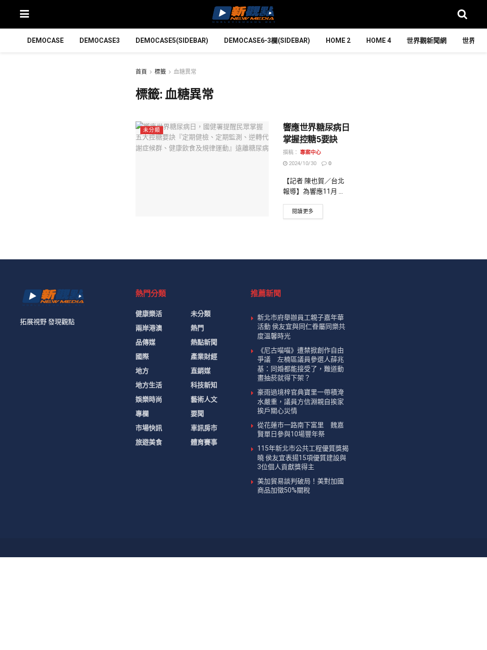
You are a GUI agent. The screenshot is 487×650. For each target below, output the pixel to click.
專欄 (142, 413)
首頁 (141, 72)
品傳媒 (146, 342)
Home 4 (378, 40)
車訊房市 (204, 428)
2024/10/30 (301, 163)
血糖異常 (185, 72)
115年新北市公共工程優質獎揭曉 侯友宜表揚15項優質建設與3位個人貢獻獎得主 (303, 457)
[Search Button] (462, 14)
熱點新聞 (204, 342)
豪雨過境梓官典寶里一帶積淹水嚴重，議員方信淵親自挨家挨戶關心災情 (300, 401)
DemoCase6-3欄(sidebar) (267, 40)
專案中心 (310, 152)
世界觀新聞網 (427, 40)
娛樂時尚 (149, 399)
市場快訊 (149, 428)
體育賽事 (204, 442)
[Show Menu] (24, 14)
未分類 (151, 130)
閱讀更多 (307, 211)
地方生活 (149, 385)
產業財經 (204, 356)
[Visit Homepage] (243, 14)
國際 (142, 356)
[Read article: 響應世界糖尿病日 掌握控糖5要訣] (202, 169)
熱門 (197, 328)
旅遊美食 (149, 442)
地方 (142, 370)
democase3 (99, 40)
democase (45, 40)
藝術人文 (204, 399)
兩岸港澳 (149, 328)
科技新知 (204, 385)
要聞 (197, 413)
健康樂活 (149, 313)
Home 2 (338, 40)
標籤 (160, 72)
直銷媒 (201, 370)
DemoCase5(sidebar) (172, 40)
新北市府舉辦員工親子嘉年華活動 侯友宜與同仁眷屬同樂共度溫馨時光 (301, 327)
